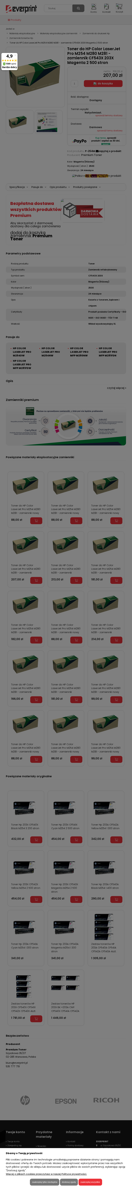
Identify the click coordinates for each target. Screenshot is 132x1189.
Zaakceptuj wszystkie (90, 1182)
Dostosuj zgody (69, 1182)
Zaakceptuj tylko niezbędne (44, 1182)
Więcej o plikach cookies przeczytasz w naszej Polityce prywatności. (46, 1174)
